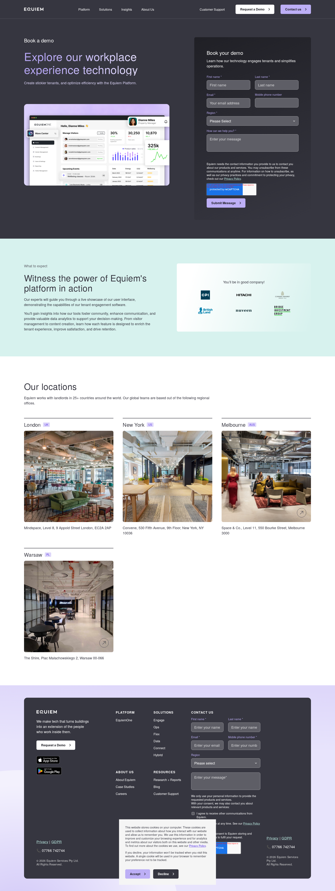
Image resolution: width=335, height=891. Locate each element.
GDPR (56, 841)
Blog (157, 786)
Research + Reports (167, 779)
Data (157, 741)
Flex (157, 734)
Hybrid (158, 755)
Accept (135, 874)
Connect (159, 748)
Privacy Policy (197, 846)
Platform (84, 9)
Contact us (293, 9)
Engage (159, 720)
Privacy (42, 841)
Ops (156, 727)
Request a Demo (252, 9)
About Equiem (125, 779)
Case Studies (125, 786)
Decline (163, 874)
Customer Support (212, 9)
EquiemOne (124, 720)
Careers (121, 793)
